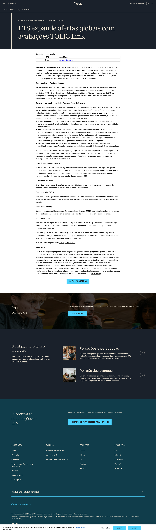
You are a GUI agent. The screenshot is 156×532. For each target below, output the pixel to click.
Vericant (118, 464)
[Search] (143, 492)
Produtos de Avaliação (55, 450)
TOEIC (82, 455)
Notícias (14, 471)
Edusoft (118, 455)
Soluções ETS (51, 455)
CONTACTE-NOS (78, 314)
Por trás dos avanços (96, 371)
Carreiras (15, 459)
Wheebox (118, 468)
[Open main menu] (4, 3)
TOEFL (82, 450)
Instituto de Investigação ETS (57, 459)
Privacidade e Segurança (27, 517)
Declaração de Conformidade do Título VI (112, 517)
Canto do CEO (17, 475)
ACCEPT (134, 528)
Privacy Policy (80, 527)
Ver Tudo (83, 468)
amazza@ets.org (66, 60)
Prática (83, 464)
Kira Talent (119, 459)
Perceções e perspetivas (99, 348)
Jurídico (14, 517)
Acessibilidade (134, 517)
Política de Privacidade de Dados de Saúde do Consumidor (76, 517)
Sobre (13, 450)
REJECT (119, 528)
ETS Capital (16, 480)
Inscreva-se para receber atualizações (90, 422)
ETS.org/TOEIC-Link (67, 243)
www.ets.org (96, 274)
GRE (82, 459)
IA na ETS (15, 455)
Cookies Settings (17, 519)
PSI (116, 450)
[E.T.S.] (78, 3)
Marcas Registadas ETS (45, 517)
